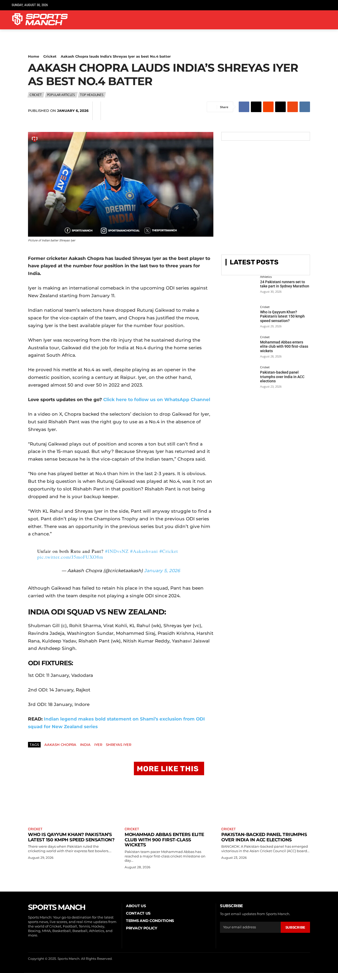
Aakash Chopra (60, 744)
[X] (315, 5)
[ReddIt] (268, 107)
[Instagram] (299, 5)
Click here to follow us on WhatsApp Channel (156, 399)
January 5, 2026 (162, 570)
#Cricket (168, 551)
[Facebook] (291, 5)
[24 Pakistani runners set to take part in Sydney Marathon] (239, 287)
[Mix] (292, 107)
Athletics (266, 276)
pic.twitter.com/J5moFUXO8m (70, 557)
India (85, 744)
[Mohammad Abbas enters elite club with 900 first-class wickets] (239, 348)
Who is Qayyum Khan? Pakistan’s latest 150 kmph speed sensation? (282, 316)
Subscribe (295, 927)
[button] (320, 19)
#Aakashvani (144, 551)
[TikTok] (307, 5)
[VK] (304, 107)
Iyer (98, 744)
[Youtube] (323, 5)
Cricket (50, 56)
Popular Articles (61, 95)
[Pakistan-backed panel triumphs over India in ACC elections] (239, 378)
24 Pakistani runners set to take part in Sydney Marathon (284, 284)
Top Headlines (91, 95)
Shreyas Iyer (118, 744)
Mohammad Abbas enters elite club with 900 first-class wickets (284, 346)
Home (33, 56)
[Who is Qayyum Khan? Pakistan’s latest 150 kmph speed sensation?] (239, 317)
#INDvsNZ (117, 551)
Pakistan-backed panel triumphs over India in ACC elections (282, 376)
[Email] (280, 107)
